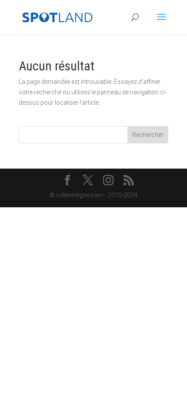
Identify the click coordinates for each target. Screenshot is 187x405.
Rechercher (148, 134)
